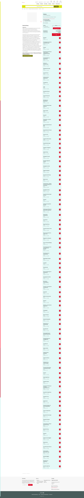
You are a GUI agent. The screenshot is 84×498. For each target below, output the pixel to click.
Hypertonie (44, 433)
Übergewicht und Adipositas (47, 238)
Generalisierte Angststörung (47, 392)
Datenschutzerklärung (35, 494)
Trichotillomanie (45, 343)
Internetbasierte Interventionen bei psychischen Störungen (47, 248)
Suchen (57, 6)
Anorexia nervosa (45, 134)
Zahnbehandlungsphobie (46, 319)
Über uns (45, 482)
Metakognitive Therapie (46, 156)
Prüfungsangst (45, 310)
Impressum (50, 494)
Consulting (45, 3)
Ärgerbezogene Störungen (46, 258)
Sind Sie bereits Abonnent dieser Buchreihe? (49, 18)
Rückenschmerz (45, 442)
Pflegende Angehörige (46, 170)
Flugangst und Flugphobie (46, 147)
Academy (49, 3)
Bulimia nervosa (45, 179)
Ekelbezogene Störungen (46, 68)
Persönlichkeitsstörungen (46, 143)
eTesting (37, 3)
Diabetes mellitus (45, 110)
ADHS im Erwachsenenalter (47, 296)
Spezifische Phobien (46, 381)
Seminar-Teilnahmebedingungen (40, 481)
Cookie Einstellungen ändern (40, 483)
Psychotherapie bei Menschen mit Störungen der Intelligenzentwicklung (47, 52)
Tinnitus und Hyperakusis (46, 410)
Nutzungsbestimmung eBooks (47, 481)
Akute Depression (45, 328)
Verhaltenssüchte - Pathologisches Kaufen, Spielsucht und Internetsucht (47, 184)
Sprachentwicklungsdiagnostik (27, 55)
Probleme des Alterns (46, 357)
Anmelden (30, 484)
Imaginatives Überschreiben (47, 138)
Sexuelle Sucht (45, 219)
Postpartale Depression (46, 95)
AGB (39, 494)
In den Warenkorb (56, 28)
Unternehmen (58, 3)
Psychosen (44, 199)
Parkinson (44, 372)
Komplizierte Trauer (46, 396)
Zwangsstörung (45, 82)
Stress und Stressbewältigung (47, 242)
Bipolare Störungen (46, 314)
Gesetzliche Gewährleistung (44, 494)
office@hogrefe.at (55, 487)
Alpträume (44, 300)
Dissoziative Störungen (46, 419)
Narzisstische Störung (46, 91)
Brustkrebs (44, 37)
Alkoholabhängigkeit (46, 456)
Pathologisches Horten (46, 189)
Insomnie (44, 47)
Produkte (41, 3)
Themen (53, 3)
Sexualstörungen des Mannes (47, 446)
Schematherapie (45, 267)
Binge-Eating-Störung (46, 224)
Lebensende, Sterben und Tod (47, 228)
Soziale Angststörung (46, 377)
